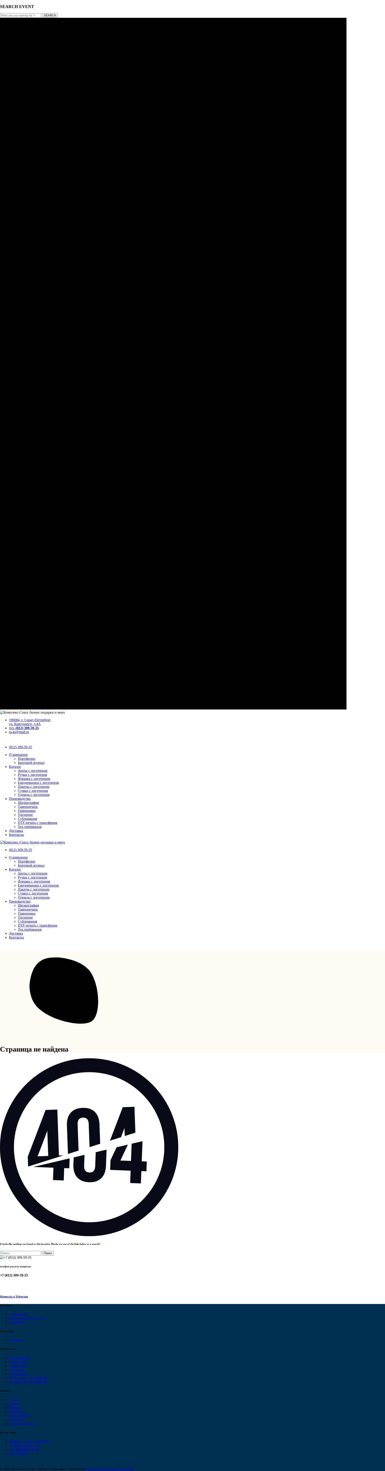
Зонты (13, 1403)
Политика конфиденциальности (110, 1469)
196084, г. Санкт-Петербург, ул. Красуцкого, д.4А (30, 722)
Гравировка (26, 811)
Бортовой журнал (31, 763)
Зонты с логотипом (32, 771)
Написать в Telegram (14, 1296)
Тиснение (25, 815)
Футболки (16, 1419)
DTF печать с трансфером (28, 1378)
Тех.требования (29, 827)
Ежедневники (19, 1415)
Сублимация (27, 819)
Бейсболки (17, 1411)
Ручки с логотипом (32, 775)
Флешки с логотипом (34, 779)
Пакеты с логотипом (33, 787)
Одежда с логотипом (33, 795)
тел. (24, 728)
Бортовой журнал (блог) (27, 1318)
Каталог (15, 767)
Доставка (16, 831)
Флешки (15, 1407)
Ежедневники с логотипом (38, 783)
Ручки (13, 1399)
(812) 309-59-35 (20, 747)
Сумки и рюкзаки (22, 1423)
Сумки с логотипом (33, 791)
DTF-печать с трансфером (37, 823)
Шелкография (28, 803)
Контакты (16, 835)
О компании (18, 755)
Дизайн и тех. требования (28, 1382)
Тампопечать (28, 807)
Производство (20, 799)
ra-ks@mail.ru (19, 732)
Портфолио (26, 759)
